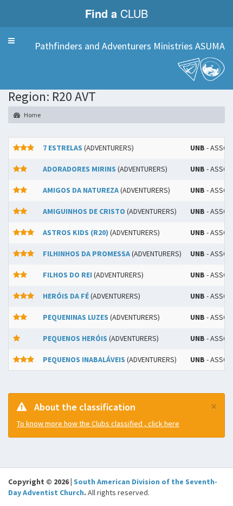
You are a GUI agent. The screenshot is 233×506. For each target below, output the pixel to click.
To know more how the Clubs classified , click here (98, 423)
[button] (11, 40)
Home (32, 115)
